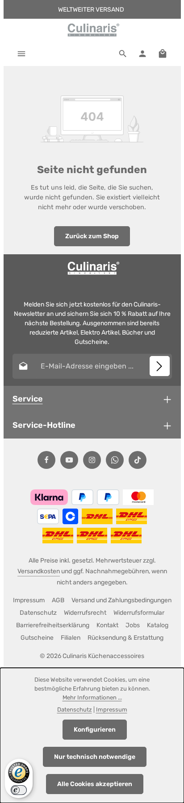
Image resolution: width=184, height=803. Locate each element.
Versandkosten (38, 571)
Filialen (70, 638)
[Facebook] (46, 460)
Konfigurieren (95, 729)
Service (28, 399)
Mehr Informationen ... (92, 697)
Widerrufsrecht (85, 613)
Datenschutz (38, 613)
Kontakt (107, 625)
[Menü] (21, 53)
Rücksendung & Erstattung (125, 638)
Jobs (132, 625)
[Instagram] (92, 460)
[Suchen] (123, 53)
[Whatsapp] (115, 460)
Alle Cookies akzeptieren (94, 784)
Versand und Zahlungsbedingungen (121, 600)
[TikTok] (137, 460)
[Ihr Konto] (142, 53)
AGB (58, 600)
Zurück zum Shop (92, 236)
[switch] (19, 790)
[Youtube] (69, 460)
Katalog (157, 625)
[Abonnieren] (160, 366)
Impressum (29, 600)
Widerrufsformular (138, 613)
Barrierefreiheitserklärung (52, 625)
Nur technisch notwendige (94, 757)
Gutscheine (37, 638)
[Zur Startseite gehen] (92, 30)
